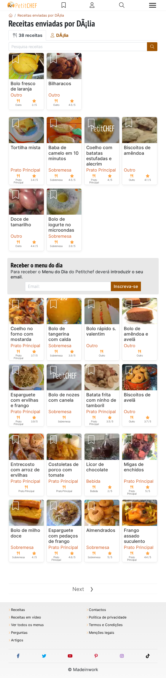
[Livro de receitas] (63, 5)
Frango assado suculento (134, 536)
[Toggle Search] (122, 5)
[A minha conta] (92, 5)
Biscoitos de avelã (137, 397)
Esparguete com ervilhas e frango (24, 400)
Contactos (97, 610)
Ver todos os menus (27, 625)
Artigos (17, 640)
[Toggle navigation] (153, 5)
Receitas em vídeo (26, 617)
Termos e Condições (106, 625)
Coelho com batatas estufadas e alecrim (99, 156)
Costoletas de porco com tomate (63, 470)
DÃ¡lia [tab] (62, 35)
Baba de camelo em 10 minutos (63, 153)
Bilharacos (59, 83)
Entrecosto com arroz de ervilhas (25, 470)
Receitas (18, 610)
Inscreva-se (126, 286)
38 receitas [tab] (30, 35)
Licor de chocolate (97, 467)
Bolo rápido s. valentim (101, 331)
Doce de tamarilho (21, 221)
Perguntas (19, 633)
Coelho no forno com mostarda (22, 334)
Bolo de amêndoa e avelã (136, 334)
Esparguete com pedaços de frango (63, 536)
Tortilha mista (25, 147)
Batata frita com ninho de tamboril (101, 400)
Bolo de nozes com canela (63, 397)
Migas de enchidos (134, 467)
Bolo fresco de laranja (23, 86)
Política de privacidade (107, 617)
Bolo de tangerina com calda (59, 334)
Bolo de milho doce (25, 533)
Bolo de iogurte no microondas (61, 224)
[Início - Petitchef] (10, 15)
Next (83, 589)
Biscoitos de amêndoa (137, 150)
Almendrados (100, 530)
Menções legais (101, 633)
